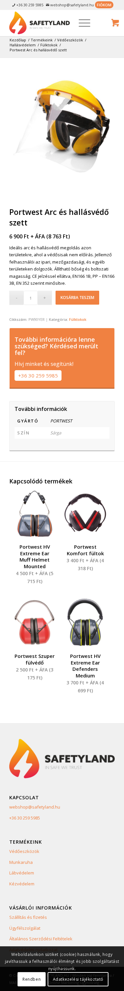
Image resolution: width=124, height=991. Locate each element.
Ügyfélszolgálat (24, 928)
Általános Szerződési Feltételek (40, 939)
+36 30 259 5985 (38, 375)
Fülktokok (77, 319)
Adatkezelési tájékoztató (78, 979)
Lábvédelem (21, 873)
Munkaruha (21, 862)
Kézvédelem (21, 884)
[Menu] (81, 23)
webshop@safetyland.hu (34, 807)
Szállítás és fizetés (28, 917)
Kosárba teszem (77, 297)
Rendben (31, 979)
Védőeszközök (24, 851)
